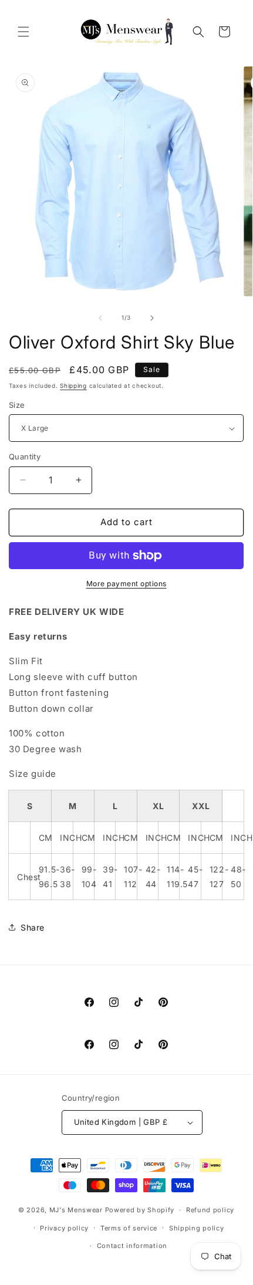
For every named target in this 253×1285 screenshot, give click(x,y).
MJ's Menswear (77, 1210)
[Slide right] (152, 318)
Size (17, 405)
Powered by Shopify (140, 1210)
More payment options (126, 583)
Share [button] (33, 927)
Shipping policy (196, 1228)
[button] (23, 32)
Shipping (73, 385)
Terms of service (128, 1228)
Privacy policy (64, 1228)
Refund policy (210, 1210)
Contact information (132, 1246)
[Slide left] (100, 318)
